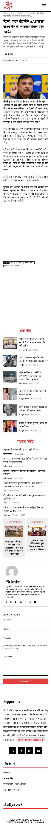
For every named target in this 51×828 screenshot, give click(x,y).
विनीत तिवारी (23, 350)
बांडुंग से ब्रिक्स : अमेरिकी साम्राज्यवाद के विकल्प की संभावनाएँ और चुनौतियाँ (30, 376)
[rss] (21, 601)
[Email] (25, 67)
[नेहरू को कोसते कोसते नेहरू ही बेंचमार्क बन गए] (10, 394)
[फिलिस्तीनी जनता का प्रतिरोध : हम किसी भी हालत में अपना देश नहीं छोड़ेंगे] (10, 343)
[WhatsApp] (18, 67)
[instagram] (11, 601)
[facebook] (7, 601)
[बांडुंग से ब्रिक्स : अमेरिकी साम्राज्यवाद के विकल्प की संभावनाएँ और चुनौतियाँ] (10, 377)
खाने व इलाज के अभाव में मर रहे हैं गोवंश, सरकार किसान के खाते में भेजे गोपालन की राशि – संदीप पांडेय (14, 548)
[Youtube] (38, 750)
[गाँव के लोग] (12, 572)
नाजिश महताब (7, 454)
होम (4, 13)
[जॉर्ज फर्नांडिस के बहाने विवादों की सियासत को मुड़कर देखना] (10, 410)
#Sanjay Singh (17, 262)
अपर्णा (5, 491)
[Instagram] (29, 750)
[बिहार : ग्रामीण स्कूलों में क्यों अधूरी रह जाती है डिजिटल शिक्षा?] (10, 361)
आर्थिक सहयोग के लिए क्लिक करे (31, 740)
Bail (32, 262)
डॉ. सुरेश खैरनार (24, 399)
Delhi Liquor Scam (12, 266)
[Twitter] (12, 67)
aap (26, 262)
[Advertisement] (25, 301)
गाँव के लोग (9, 54)
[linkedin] (16, 601)
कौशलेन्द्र (6, 515)
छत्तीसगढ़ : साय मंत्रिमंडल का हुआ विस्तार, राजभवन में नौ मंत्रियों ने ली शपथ (37, 544)
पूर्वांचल (12, 13)
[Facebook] (6, 67)
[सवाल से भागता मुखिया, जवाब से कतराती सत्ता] (10, 426)
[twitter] (26, 601)
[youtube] (35, 601)
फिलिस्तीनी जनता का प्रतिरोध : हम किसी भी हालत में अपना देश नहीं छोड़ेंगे (33, 342)
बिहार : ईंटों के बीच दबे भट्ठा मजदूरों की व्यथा (21, 449)
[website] (30, 601)
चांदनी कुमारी (23, 365)
